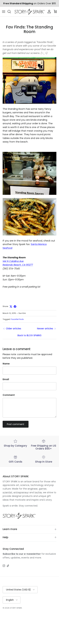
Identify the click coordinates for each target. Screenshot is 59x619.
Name (6, 363)
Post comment (15, 424)
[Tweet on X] (11, 306)
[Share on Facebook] (15, 306)
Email (6, 379)
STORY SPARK (16, 608)
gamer (43, 488)
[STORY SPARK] (29, 11)
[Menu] (3, 11)
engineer (33, 488)
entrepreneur (21, 492)
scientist (7, 492)
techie (38, 492)
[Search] (10, 11)
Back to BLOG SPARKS (29, 335)
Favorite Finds (17, 319)
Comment (9, 395)
